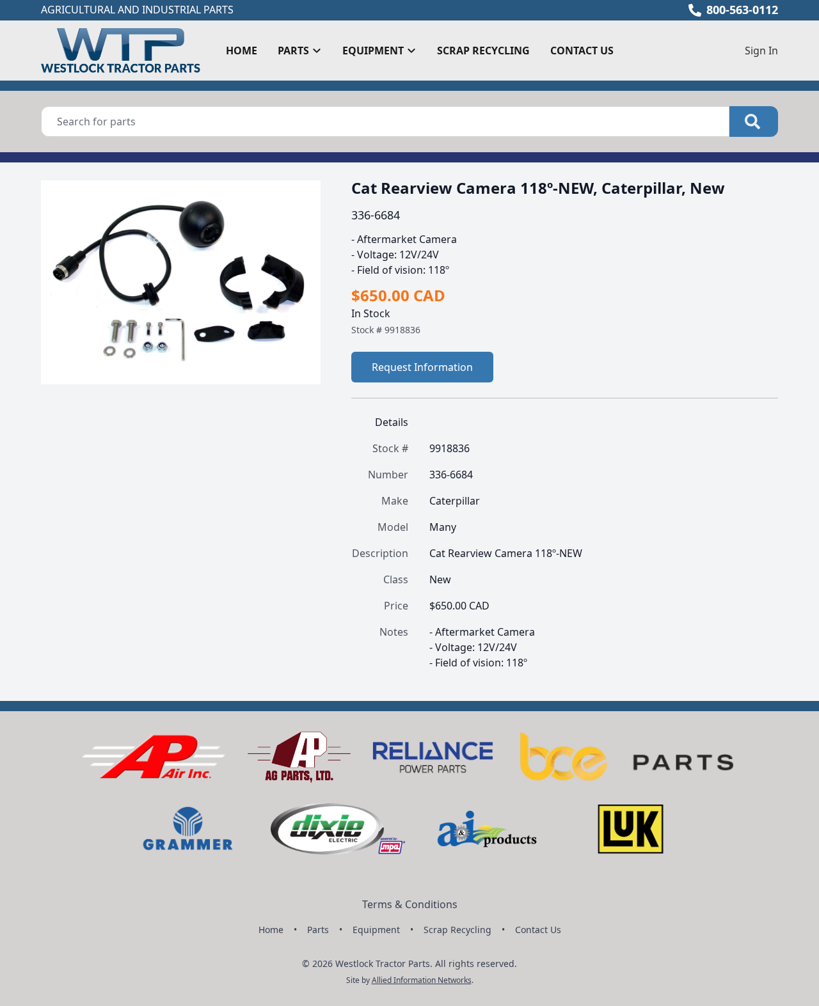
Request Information (422, 367)
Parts (318, 929)
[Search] (753, 121)
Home (241, 50)
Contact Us (582, 50)
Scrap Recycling (483, 50)
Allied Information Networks (422, 980)
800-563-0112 (742, 9)
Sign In (761, 50)
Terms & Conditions (409, 904)
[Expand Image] (297, 364)
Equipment (376, 929)
